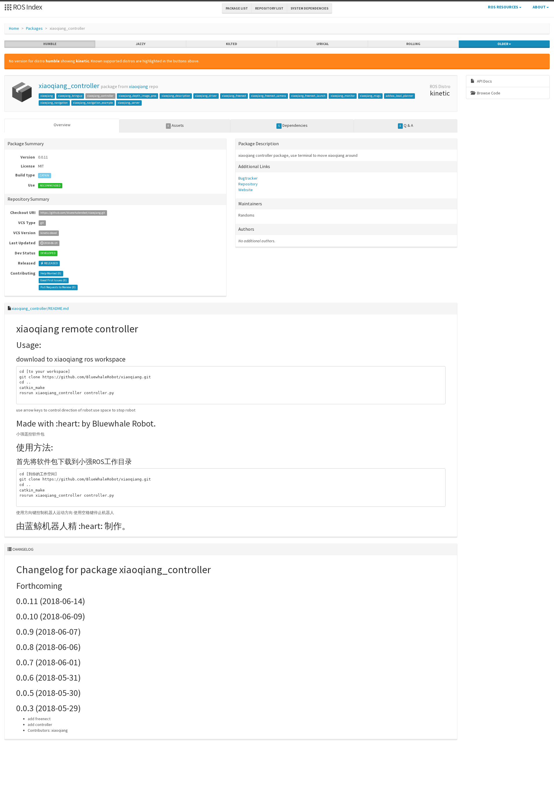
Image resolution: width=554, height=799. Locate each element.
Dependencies (292, 125)
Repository (248, 184)
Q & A (406, 125)
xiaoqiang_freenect (234, 96)
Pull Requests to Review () (58, 287)
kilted (231, 44)
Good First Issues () (53, 280)
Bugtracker (248, 178)
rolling (413, 44)
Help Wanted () (50, 273)
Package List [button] (237, 8)
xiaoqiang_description (176, 96)
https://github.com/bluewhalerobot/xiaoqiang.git (72, 213)
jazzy (140, 44)
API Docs (484, 81)
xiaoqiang (138, 86)
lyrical (323, 44)
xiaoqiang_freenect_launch (308, 96)
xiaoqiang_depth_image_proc (137, 96)
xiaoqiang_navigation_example (93, 103)
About (539, 7)
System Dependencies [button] (309, 8)
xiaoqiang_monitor (343, 96)
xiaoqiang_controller (69, 85)
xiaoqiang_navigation (54, 103)
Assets (176, 125)
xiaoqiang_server (129, 103)
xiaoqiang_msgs (370, 96)
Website (245, 189)
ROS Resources (503, 7)
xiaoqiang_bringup (70, 96)
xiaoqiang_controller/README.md (40, 308)
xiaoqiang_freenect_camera (268, 96)
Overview (62, 124)
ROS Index (27, 7)
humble (50, 44)
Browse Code (488, 93)
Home (14, 28)
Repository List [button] (269, 8)
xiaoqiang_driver (206, 96)
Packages (34, 28)
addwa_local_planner (399, 96)
